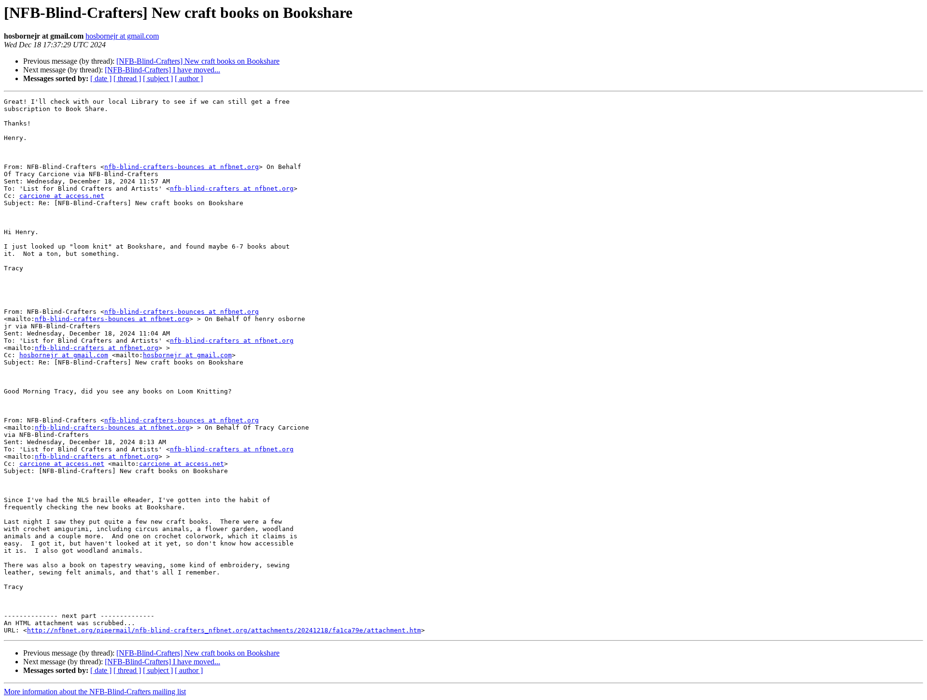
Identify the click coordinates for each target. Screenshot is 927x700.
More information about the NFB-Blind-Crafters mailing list (95, 691)
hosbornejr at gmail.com (122, 36)
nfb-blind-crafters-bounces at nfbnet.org (181, 166)
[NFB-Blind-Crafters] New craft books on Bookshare (198, 61)
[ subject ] (158, 78)
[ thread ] (127, 78)
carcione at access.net (61, 195)
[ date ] (101, 78)
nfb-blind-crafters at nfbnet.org (232, 188)
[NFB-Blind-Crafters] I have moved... (162, 70)
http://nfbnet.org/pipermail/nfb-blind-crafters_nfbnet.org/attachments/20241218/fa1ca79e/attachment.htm (224, 630)
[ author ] (189, 78)
